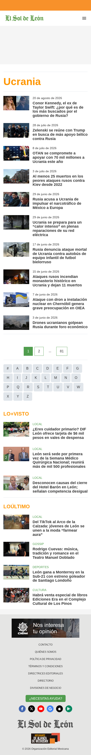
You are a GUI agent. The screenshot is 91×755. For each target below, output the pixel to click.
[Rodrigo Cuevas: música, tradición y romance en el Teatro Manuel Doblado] (16, 551)
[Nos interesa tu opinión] (45, 628)
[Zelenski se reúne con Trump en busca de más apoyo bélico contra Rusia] (16, 132)
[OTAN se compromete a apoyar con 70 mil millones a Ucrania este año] (16, 155)
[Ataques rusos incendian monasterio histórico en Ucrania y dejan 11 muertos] (16, 278)
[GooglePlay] (68, 708)
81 (62, 351)
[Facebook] (22, 708)
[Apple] (59, 708)
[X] (31, 708)
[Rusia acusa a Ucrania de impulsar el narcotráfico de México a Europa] (16, 201)
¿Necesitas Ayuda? (45, 698)
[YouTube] (40, 708)
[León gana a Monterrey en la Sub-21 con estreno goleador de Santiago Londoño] (16, 574)
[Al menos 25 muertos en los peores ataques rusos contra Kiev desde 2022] (16, 178)
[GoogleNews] (50, 708)
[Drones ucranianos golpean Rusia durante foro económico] (16, 322)
